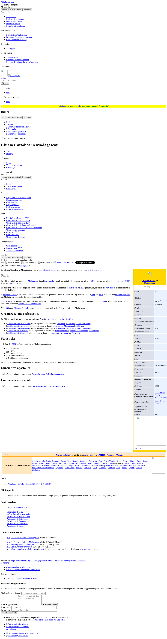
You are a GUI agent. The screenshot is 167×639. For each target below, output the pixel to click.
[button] (2, 4)
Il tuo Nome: (6, 607)
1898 (101, 294)
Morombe (56, 333)
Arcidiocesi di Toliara (16, 333)
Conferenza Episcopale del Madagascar (49, 386)
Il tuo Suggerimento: (9, 604)
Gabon (139, 461)
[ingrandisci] (46, 262)
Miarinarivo (70, 323)
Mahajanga (68, 326)
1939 (95, 301)
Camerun (83, 461)
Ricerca (5, 83)
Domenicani (119, 281)
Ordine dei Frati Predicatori (18, 507)
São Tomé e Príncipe (40, 468)
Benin (48, 461)
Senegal (51, 468)
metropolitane (50, 319)
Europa (93, 455)
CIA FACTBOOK (16, 484)
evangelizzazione (10, 294)
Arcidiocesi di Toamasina (17, 331)
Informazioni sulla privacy (17, 624)
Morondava (65, 333)
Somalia (79, 468)
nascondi (27, 10)
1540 (92, 281)
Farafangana (71, 328)
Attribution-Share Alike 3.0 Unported (49, 620)
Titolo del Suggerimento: (11, 593)
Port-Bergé (78, 326)
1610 (18, 283)
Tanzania (111, 468)
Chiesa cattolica (149, 280)
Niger (71, 465)
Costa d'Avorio (109, 461)
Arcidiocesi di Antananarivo (18, 323)
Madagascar (24, 265)
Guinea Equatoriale (59, 463)
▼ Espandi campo (50, 605)
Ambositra (60, 328)
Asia (86, 455)
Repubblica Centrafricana (91, 465)
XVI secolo (49, 281)
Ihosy (79, 328)
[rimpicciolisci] (13, 262)
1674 (83, 288)
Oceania (119, 455)
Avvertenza (11, 629)
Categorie (5, 563)
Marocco (140, 463)
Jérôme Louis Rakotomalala (29, 304)
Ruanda (141, 465)
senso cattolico (88, 549)
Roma (94, 270)
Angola (42, 461)
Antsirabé (61, 323)
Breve (24, 544)
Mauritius (45, 465)
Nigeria (77, 465)
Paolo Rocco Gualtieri (160, 402)
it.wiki (41, 549)
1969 (104, 301)
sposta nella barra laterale (12, 10)
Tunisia (124, 468)
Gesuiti (11, 283)
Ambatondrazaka (62, 331)
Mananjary (86, 328)
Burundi (76, 461)
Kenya (90, 463)
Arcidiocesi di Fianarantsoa (18, 328)
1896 (93, 294)
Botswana (55, 461)
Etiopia (132, 461)
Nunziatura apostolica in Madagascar (48, 374)
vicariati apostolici (122, 294)
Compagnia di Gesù (15, 512)
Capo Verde (93, 461)
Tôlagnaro (75, 333)
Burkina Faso (66, 461)
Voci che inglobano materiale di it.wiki (22, 578)
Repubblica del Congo (128, 465)
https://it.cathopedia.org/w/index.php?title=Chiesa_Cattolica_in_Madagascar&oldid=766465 (49, 560)
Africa (102, 454)
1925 (7, 301)
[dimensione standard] (29, 262)
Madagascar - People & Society (38, 484)
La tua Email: (6, 610)
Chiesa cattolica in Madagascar (24, 549)
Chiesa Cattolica (49, 270)
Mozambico (55, 465)
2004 (14, 344)
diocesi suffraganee (69, 319)
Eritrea (125, 461)
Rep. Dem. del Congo (110, 465)
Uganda (132, 468)
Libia (111, 463)
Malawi (127, 463)
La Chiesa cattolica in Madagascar (25, 538)
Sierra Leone (69, 468)
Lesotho (97, 463)
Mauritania (36, 465)
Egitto (119, 461)
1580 (127, 281)
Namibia (64, 465)
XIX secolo (110, 288)
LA (8, 545)
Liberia (104, 463)
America (110, 455)
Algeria (35, 461)
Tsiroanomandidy (83, 323)
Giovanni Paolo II (21, 308)
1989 (7, 308)
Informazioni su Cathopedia (17, 626)
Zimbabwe (36, 470)
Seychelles (59, 468)
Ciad (100, 461)
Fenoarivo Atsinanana (79, 331)
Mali (133, 463)
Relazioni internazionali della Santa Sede (23, 569)
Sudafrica (87, 468)
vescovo (86, 270)
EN (8, 538)
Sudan (95, 468)
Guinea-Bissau (73, 463)
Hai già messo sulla (83, 106)
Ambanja (59, 326)
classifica (137, 448)
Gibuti (41, 463)
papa (101, 270)
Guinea (47, 463)
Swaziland (102, 468)
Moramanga (94, 331)
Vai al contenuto (7, 2)
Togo (118, 468)
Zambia (139, 468)
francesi (74, 288)
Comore (83, 463)
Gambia (146, 461)
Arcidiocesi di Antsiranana (18, 326)
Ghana (34, 463)
